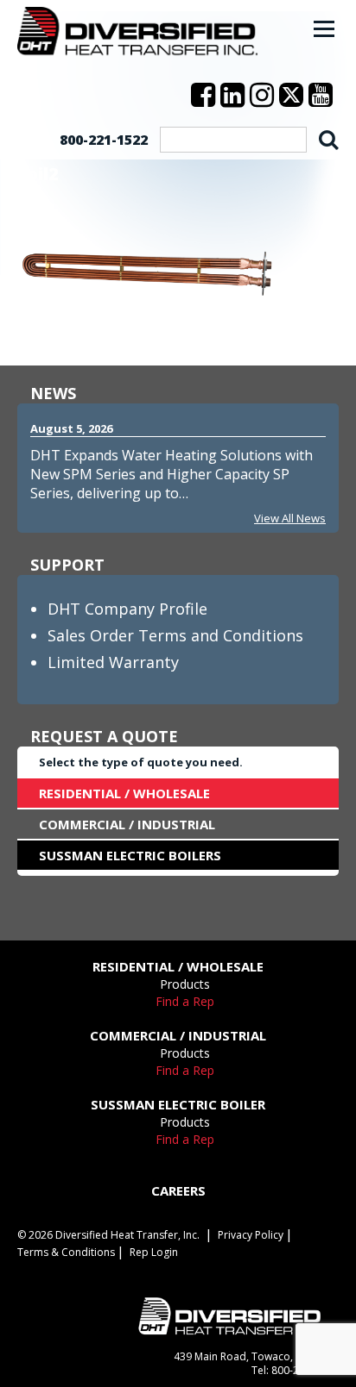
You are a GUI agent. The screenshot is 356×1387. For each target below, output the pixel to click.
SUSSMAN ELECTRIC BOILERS (130, 855)
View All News (290, 518)
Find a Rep (185, 1001)
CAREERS (178, 1190)
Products (185, 984)
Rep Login (154, 1252)
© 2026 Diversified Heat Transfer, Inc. (108, 1235)
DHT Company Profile (127, 608)
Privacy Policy (250, 1235)
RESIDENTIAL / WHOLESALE (124, 793)
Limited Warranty (113, 662)
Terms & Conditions (66, 1252)
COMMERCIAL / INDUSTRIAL (127, 824)
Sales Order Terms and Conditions (175, 635)
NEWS (53, 393)
